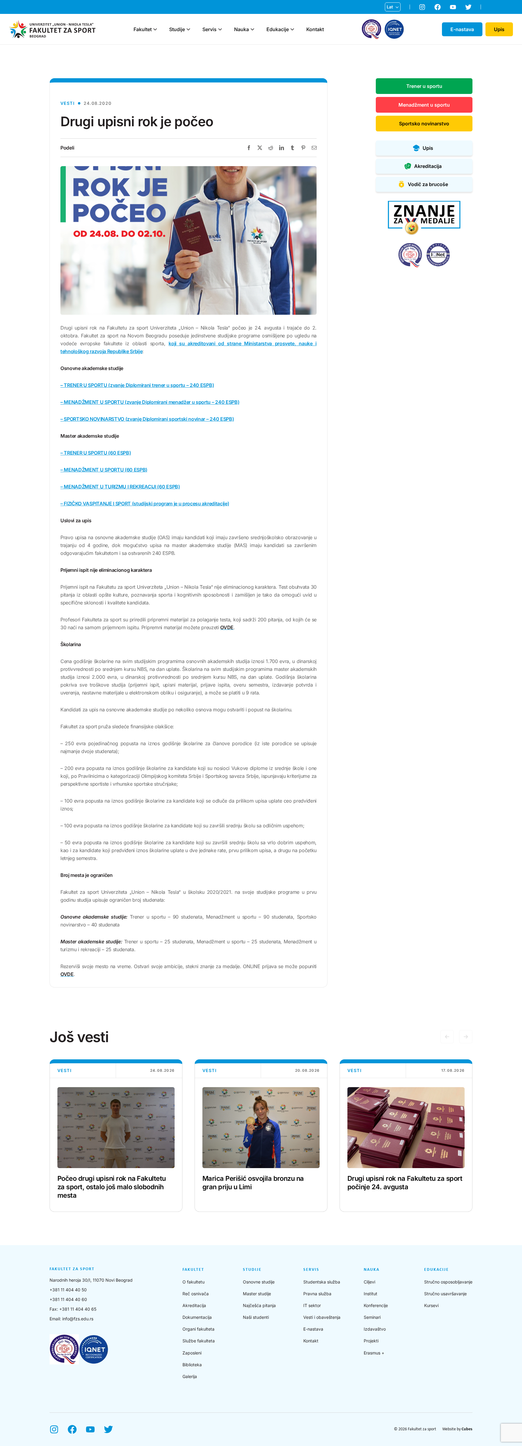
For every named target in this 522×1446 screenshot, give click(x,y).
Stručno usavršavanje (445, 1293)
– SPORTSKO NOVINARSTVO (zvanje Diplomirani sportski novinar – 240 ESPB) (147, 419)
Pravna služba (317, 1293)
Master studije (257, 1293)
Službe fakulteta (198, 1340)
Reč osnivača (195, 1293)
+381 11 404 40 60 (68, 1299)
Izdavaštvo (375, 1329)
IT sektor (312, 1305)
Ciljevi (369, 1281)
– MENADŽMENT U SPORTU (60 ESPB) (103, 470)
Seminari (372, 1317)
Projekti (371, 1340)
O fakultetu (193, 1281)
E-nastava (313, 1329)
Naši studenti (256, 1317)
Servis (209, 29)
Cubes (467, 1429)
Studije (177, 29)
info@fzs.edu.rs (77, 1318)
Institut (370, 1293)
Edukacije (277, 29)
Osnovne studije (259, 1281)
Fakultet (143, 29)
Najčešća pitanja (259, 1305)
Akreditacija (194, 1305)
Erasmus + (374, 1352)
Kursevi (431, 1305)
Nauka (241, 29)
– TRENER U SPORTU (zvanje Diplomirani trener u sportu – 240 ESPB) (137, 385)
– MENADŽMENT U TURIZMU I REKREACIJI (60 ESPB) (120, 487)
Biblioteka (192, 1364)
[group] (116, 1135)
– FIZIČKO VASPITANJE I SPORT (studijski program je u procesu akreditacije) (144, 504)
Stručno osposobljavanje (448, 1281)
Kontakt (315, 29)
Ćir (390, 16)
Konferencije (376, 1305)
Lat (390, 6)
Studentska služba (321, 1281)
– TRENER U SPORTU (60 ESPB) (95, 453)
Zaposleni (191, 1352)
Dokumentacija (197, 1317)
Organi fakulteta (198, 1329)
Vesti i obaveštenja (321, 1317)
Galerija (189, 1376)
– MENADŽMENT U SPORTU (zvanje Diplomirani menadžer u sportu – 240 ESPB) (149, 402)
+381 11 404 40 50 (68, 1289)
